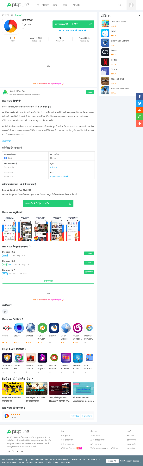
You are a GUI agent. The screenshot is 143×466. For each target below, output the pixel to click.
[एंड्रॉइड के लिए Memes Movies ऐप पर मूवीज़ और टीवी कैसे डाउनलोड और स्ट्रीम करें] (60, 388)
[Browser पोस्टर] (9, 228)
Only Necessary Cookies (129, 461)
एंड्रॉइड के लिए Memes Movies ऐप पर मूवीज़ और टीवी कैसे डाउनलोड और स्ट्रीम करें (60, 399)
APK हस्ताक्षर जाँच (67, 439)
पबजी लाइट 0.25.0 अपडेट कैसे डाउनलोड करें (35, 399)
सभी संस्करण (48, 280)
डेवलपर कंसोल (95, 435)
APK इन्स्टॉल (65, 435)
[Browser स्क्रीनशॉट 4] (73, 228)
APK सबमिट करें (96, 444)
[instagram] (13, 451)
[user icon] (131, 5)
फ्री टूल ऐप (53, 167)
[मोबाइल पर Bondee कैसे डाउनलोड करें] (13, 388)
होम (3, 15)
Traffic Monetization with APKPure (104, 448)
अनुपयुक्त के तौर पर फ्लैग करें (59, 176)
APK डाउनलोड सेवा (67, 444)
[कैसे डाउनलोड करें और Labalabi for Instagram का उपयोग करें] (83, 388)
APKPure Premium (68, 448)
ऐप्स (8, 15)
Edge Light (26, 24)
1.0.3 (10, 158)
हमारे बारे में (130, 435)
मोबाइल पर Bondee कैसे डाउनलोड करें (11, 399)
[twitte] (17, 451)
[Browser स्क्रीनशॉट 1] (25, 228)
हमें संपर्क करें (131, 439)
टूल (12, 15)
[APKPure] (18, 5)
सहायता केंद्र (131, 448)
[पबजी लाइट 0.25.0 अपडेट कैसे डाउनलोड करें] (36, 388)
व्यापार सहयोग (131, 444)
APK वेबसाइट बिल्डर (97, 439)
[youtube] (22, 451)
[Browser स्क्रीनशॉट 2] (41, 228)
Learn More (65, 462)
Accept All (112, 461)
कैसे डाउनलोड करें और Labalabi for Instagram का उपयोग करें (83, 399)
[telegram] (9, 451)
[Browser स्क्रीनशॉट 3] (57, 228)
